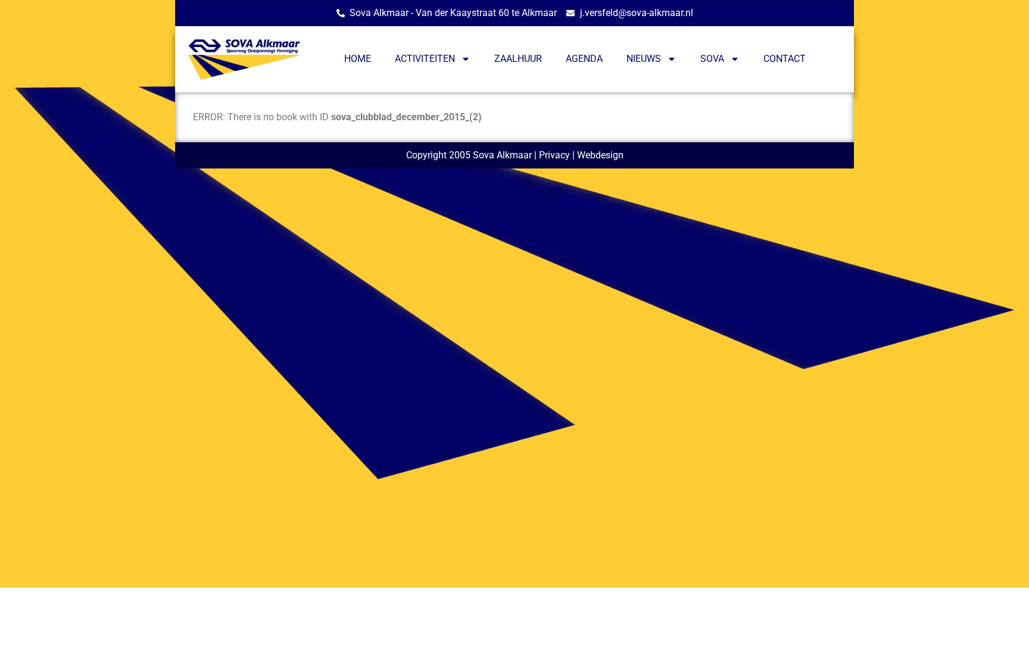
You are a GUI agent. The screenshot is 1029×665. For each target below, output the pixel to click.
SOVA (712, 58)
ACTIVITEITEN (425, 58)
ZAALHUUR (518, 58)
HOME (357, 58)
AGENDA (584, 58)
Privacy (554, 155)
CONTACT (784, 58)
